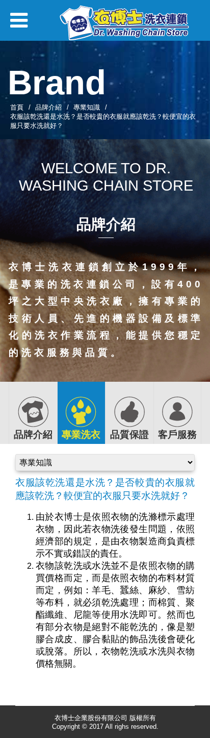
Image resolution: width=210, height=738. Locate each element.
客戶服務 (177, 434)
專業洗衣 (81, 434)
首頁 (16, 107)
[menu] (19, 24)
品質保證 (129, 434)
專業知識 (86, 107)
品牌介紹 (48, 107)
